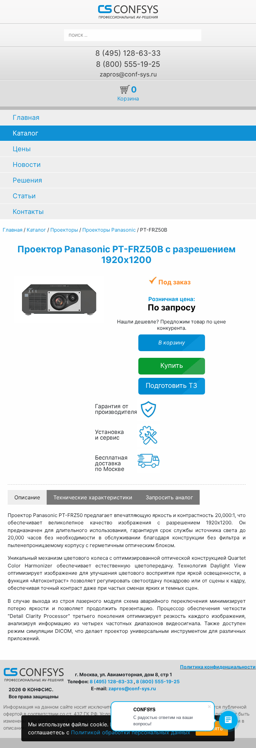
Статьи (24, 196)
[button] (98, 282)
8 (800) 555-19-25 (128, 64)
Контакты (28, 212)
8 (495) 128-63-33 (128, 53)
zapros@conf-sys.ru (128, 74)
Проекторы (64, 230)
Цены (22, 149)
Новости (27, 165)
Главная (26, 117)
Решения (27, 180)
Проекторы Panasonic (109, 230)
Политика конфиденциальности (218, 667)
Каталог (25, 133)
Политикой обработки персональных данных (130, 732)
